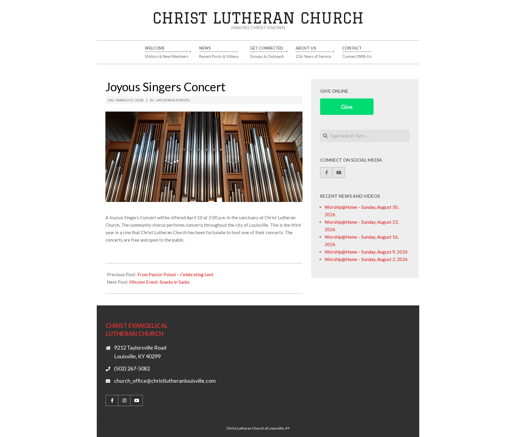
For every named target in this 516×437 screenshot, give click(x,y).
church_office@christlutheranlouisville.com (165, 380)
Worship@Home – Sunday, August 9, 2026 (366, 251)
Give (347, 106)
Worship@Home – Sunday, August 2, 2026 (366, 259)
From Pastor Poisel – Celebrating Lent (175, 274)
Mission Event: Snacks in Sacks (159, 282)
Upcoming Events (172, 100)
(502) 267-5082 (132, 368)
